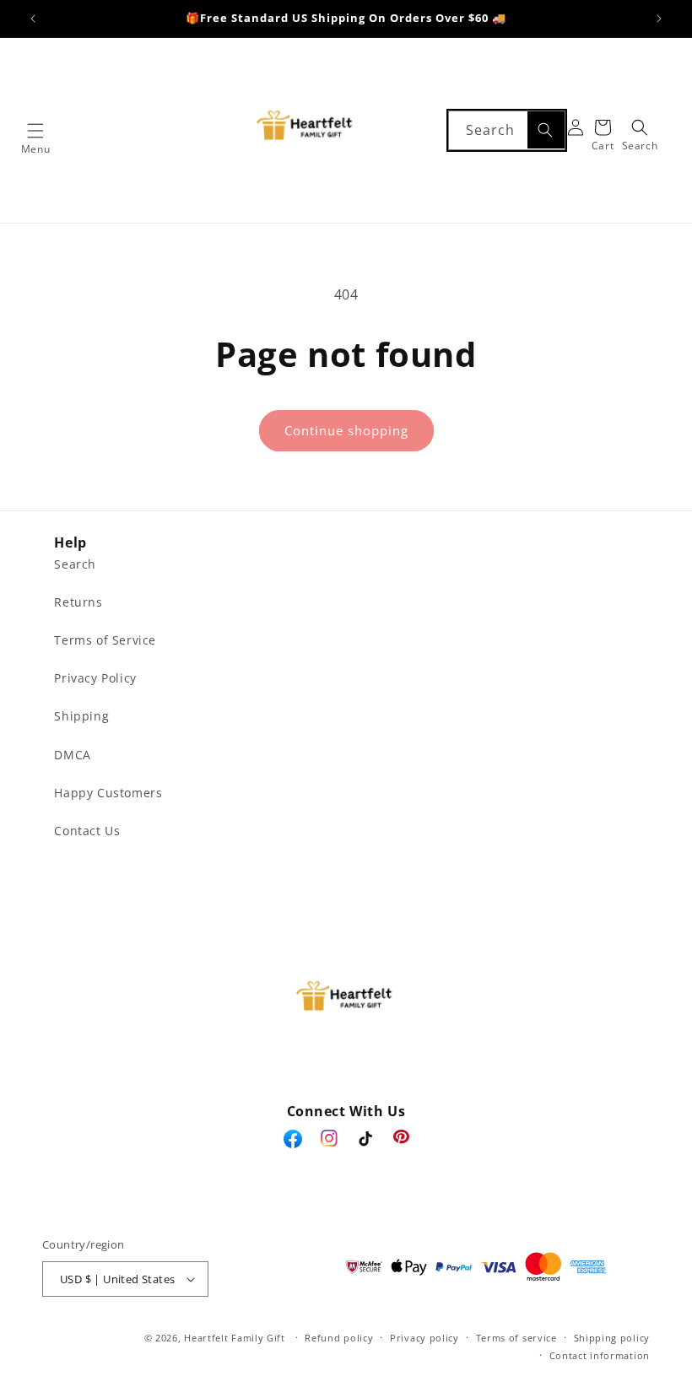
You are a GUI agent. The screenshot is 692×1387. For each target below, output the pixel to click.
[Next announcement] (659, 18)
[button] (35, 130)
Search (75, 564)
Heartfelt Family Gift (234, 1337)
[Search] (546, 129)
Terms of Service (105, 640)
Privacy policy (424, 1337)
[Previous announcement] (32, 18)
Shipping (81, 716)
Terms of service (516, 1337)
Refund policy (339, 1337)
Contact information (599, 1355)
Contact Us (87, 831)
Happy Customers (108, 793)
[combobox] (507, 130)
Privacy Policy (95, 678)
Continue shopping (346, 430)
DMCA (72, 755)
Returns (78, 602)
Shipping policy (612, 1337)
